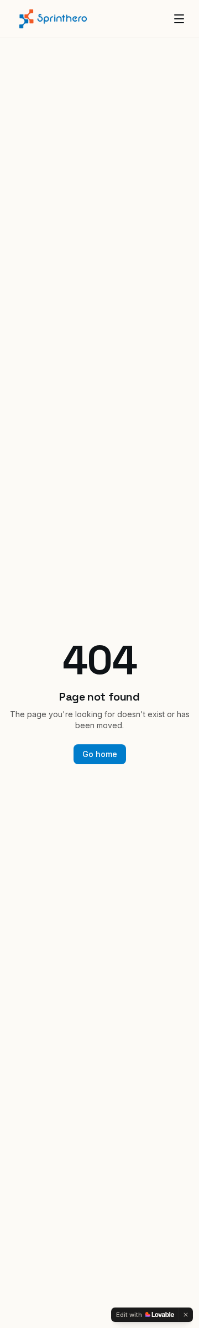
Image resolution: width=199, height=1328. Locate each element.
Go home (99, 754)
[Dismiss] (185, 1314)
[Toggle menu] (179, 18)
